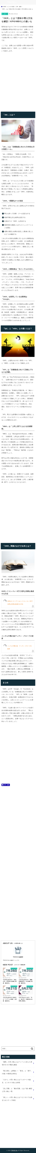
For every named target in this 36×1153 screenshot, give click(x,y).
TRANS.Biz (14, 1150)
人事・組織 (5, 14)
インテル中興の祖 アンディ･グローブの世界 (19, 647)
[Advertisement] (16, 67)
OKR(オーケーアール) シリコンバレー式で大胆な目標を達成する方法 (20, 602)
